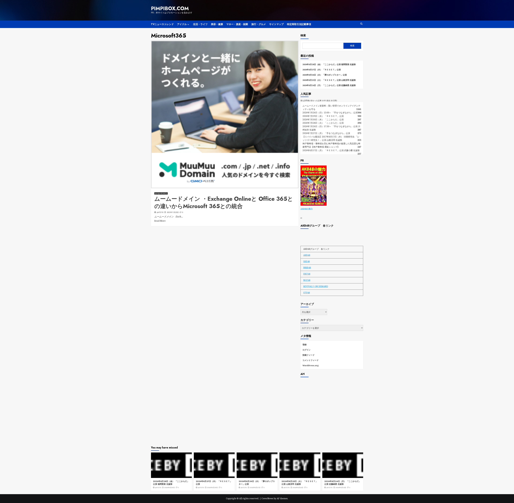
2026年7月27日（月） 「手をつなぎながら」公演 (326, 133)
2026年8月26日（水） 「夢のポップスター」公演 (325, 74)
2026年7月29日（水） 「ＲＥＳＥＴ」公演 (323, 116)
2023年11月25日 (173, 212)
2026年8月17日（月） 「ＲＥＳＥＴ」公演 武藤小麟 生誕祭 (331, 150)
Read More (160, 220)
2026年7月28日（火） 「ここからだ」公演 (323, 122)
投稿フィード (309, 355)
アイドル (182, 24)
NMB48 (307, 267)
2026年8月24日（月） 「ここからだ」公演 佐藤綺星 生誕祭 (329, 85)
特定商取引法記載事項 (299, 24)
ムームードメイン (161, 193)
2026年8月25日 (341, 487)
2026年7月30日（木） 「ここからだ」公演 (323, 119)
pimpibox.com (170, 8)
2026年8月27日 (255, 487)
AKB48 (306, 255)
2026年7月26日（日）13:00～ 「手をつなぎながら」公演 (330, 112)
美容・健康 (217, 24)
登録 (305, 344)
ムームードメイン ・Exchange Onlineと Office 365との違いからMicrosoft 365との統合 (223, 202)
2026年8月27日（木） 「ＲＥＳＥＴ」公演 (322, 69)
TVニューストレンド (162, 24)
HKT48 (306, 273)
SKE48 (306, 261)
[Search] (361, 23)
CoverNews (267, 498)
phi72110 (160, 212)
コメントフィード (311, 360)
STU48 (306, 292)
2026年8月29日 (169, 487)
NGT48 (306, 280)
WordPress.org (311, 365)
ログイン (307, 349)
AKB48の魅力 (307, 208)
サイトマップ (276, 24)
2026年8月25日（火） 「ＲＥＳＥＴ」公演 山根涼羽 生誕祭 (329, 80)
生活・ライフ (200, 24)
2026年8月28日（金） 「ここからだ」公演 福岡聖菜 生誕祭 (329, 64)
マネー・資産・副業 (237, 24)
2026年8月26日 (298, 487)
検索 (303, 35)
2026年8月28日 (212, 487)
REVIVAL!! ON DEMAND (315, 286)
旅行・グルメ (258, 24)
